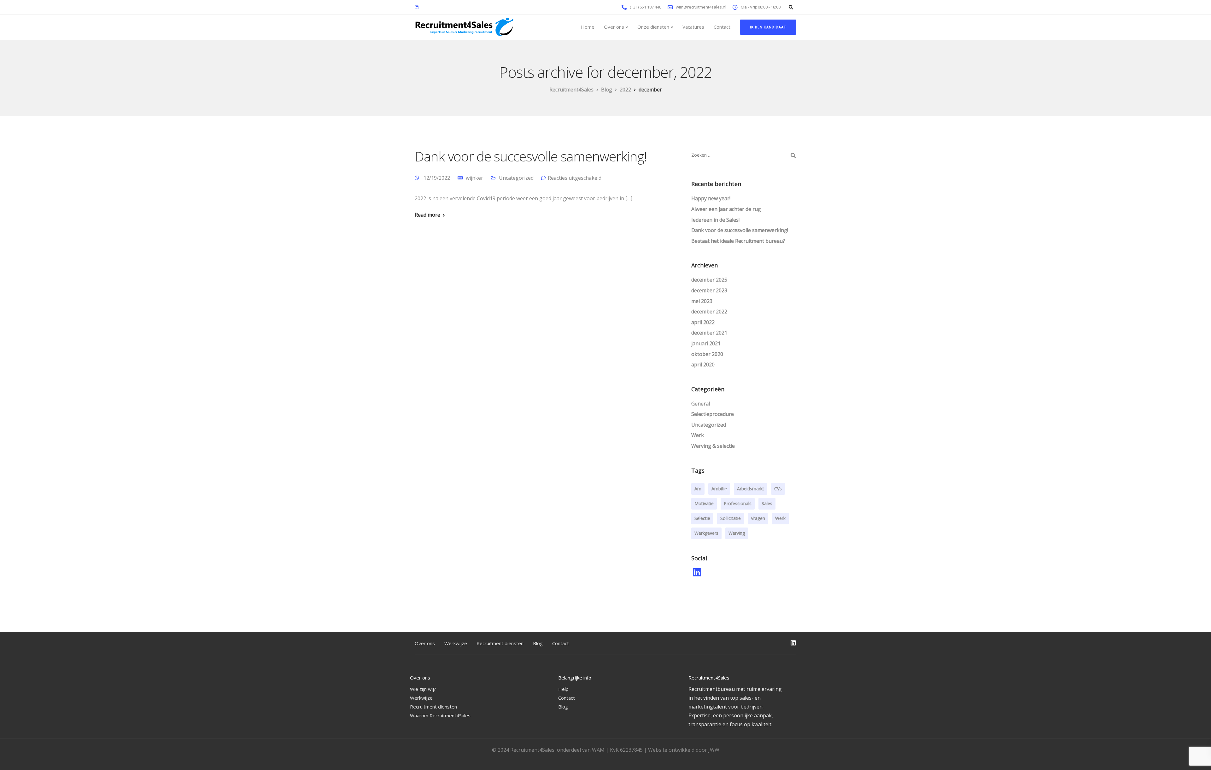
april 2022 (703, 322)
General (700, 403)
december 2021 (709, 332)
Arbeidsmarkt (750, 489)
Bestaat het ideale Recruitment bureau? (738, 240)
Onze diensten (653, 27)
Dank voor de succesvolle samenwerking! (530, 156)
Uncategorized (516, 177)
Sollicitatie (730, 518)
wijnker (474, 177)
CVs (778, 489)
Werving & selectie (713, 445)
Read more (427, 214)
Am (697, 489)
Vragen (758, 518)
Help (563, 689)
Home (587, 27)
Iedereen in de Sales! (715, 219)
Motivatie (704, 503)
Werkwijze (455, 643)
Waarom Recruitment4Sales (440, 715)
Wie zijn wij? (423, 689)
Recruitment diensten (500, 643)
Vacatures (693, 27)
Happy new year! (710, 198)
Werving (736, 533)
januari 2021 (706, 343)
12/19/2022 (437, 177)
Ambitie (719, 489)
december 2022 (709, 311)
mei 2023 (701, 301)
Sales (767, 503)
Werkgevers (706, 533)
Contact (722, 27)
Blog (538, 643)
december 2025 (709, 279)
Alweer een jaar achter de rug (726, 209)
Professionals (738, 503)
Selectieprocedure (712, 414)
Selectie (702, 518)
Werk (697, 435)
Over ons (614, 27)
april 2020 (703, 364)
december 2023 (709, 290)
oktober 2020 (707, 354)
